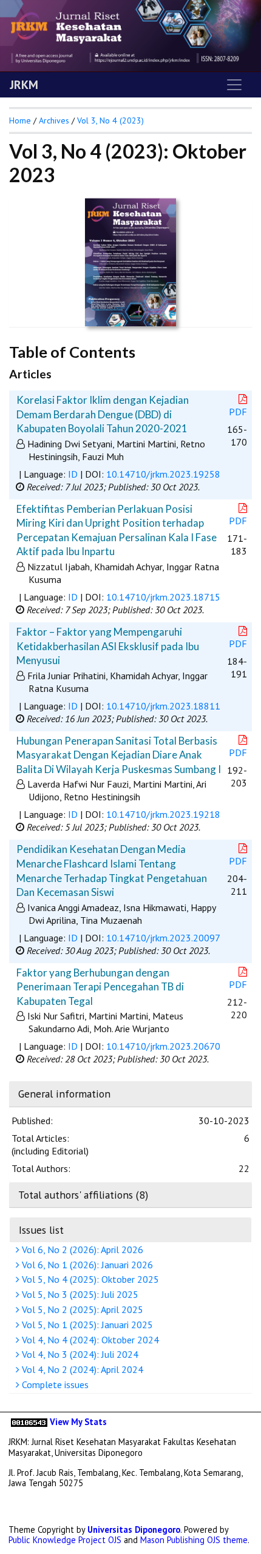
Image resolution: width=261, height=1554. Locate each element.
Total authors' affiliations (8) (83, 1195)
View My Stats (78, 1421)
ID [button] (73, 474)
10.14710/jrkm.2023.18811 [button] (163, 706)
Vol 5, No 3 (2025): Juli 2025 (78, 1294)
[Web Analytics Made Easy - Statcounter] (29, 1421)
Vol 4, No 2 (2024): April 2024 (81, 1369)
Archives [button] (54, 120)
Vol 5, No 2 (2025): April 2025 (81, 1309)
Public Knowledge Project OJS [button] (64, 1540)
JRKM (24, 85)
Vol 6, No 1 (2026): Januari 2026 (86, 1265)
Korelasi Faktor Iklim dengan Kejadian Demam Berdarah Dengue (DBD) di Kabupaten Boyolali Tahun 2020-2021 (102, 414)
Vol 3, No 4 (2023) (110, 120)
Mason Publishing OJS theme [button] (194, 1540)
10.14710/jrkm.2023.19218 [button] (163, 814)
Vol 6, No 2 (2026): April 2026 (81, 1249)
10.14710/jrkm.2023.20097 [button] (163, 938)
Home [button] (20, 120)
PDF (238, 412)
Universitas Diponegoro (133, 1529)
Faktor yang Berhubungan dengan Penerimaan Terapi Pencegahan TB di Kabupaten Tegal (100, 986)
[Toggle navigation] (234, 85)
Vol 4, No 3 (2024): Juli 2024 (78, 1354)
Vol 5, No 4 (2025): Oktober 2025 (89, 1279)
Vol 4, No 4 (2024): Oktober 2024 (89, 1340)
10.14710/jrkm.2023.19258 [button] (163, 474)
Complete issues (54, 1384)
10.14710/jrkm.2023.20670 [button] (163, 1046)
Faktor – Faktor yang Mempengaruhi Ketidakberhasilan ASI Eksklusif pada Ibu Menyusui (107, 646)
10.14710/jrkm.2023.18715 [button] (163, 597)
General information (64, 1094)
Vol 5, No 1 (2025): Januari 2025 (86, 1325)
